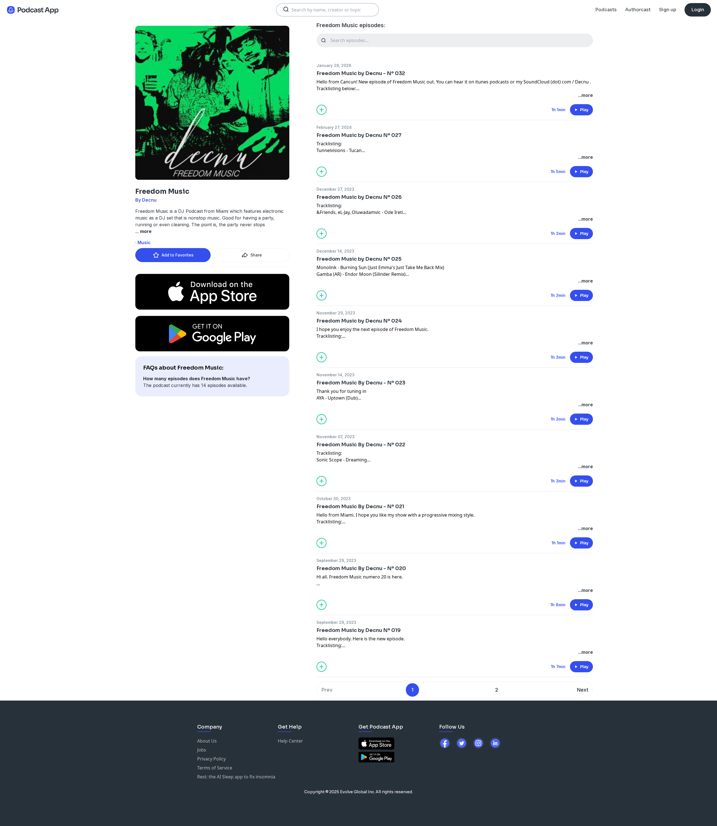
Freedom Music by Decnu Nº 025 (359, 259)
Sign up (667, 10)
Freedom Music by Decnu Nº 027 (358, 135)
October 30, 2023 (333, 498)
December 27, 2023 (335, 189)
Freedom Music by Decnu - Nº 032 (360, 73)
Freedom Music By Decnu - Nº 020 (361, 568)
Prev (327, 690)
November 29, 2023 (335, 313)
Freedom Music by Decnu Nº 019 (358, 630)
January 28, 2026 (333, 65)
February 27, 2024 (334, 127)
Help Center (290, 741)
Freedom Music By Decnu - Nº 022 (360, 445)
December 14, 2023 (335, 251)
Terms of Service (214, 768)
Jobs (201, 750)
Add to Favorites (178, 255)
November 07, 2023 (335, 436)
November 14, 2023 (335, 374)
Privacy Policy (211, 759)
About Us (207, 741)
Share (256, 255)
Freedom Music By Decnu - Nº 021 (360, 506)
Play (584, 109)
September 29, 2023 (336, 560)
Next (582, 690)
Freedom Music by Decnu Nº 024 (359, 321)
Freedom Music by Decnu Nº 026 (359, 197)
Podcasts (606, 10)
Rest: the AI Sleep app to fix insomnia (236, 777)
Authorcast (638, 10)
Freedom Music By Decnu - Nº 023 (360, 383)
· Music (143, 242)
